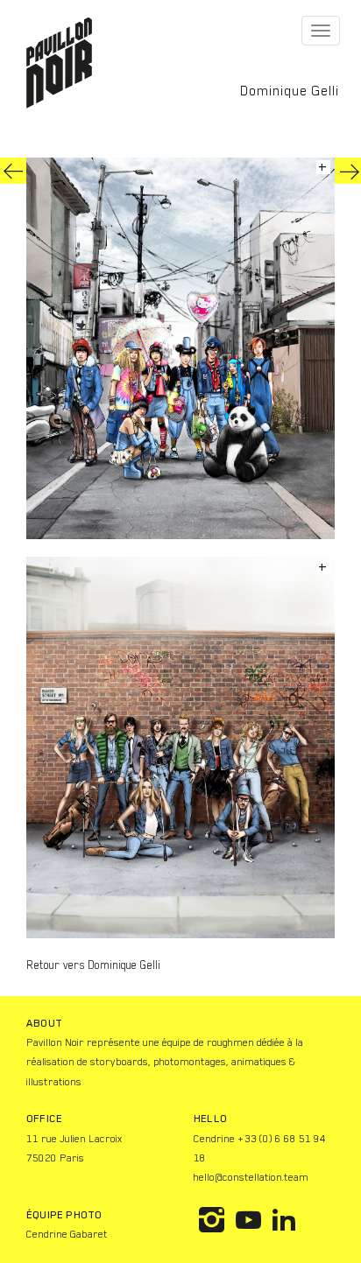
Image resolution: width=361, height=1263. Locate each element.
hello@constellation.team (251, 1177)
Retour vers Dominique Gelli (93, 965)
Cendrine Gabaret (67, 1234)
